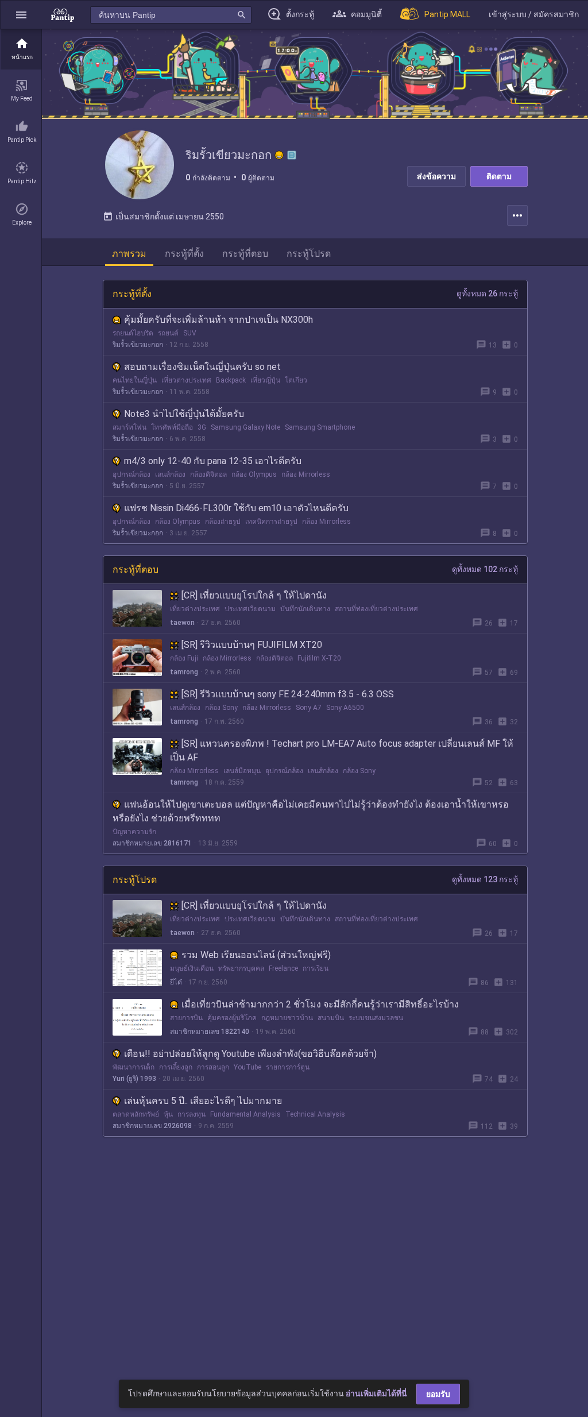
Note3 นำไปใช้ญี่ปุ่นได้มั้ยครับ (184, 413)
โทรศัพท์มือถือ (172, 427)
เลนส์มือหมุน (242, 771)
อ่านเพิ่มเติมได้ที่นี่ (376, 1393)
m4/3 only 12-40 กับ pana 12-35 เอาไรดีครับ (212, 460)
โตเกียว (296, 380)
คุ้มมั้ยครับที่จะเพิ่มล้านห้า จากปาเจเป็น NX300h (218, 319)
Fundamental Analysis (245, 1114)
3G (202, 427)
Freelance (283, 968)
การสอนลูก (213, 1067)
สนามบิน (331, 1018)
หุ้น (168, 1114)
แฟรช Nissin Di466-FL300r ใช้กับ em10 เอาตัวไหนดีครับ (236, 508)
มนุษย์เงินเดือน (192, 968)
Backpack (231, 380)
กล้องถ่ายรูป (223, 522)
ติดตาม (499, 176)
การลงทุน (191, 1114)
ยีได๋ (176, 982)
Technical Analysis (315, 1114)
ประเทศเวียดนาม (250, 609)
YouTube (247, 1067)
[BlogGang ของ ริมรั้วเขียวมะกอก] (292, 155)
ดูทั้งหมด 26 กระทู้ (487, 293)
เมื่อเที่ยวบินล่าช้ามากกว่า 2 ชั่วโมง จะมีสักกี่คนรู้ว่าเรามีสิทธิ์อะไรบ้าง (320, 1004)
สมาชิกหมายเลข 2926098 (152, 1126)
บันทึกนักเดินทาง (305, 609)
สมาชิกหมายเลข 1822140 (209, 1032)
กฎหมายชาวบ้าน (287, 1018)
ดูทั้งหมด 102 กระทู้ (485, 569)
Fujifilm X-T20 (319, 658)
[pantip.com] (62, 15)
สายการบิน (186, 1018)
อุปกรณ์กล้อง (131, 474)
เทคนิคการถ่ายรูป (271, 522)
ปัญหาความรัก (134, 832)
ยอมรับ (438, 1394)
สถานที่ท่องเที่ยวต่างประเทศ (376, 609)
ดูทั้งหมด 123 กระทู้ (485, 879)
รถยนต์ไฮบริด (133, 333)
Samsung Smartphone (320, 427)
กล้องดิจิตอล (208, 474)
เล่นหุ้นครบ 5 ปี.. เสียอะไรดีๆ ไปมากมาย (203, 1100)
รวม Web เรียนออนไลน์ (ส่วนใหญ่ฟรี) (256, 954)
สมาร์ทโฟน (129, 427)
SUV (189, 333)
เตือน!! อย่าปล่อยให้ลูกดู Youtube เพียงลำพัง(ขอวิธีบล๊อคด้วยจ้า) (250, 1053)
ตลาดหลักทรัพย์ (136, 1114)
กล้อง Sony (221, 708)
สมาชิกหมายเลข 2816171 (152, 843)
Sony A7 (309, 708)
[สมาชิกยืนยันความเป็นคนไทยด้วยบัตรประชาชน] (279, 155)
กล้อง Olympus (254, 474)
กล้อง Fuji (184, 658)
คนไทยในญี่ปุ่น (135, 380)
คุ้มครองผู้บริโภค (232, 1018)
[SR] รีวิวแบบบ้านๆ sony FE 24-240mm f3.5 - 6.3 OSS (287, 694)
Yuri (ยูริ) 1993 (134, 1079)
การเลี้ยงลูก (175, 1067)
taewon (182, 623)
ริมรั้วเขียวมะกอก (138, 345)
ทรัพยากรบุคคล (241, 968)
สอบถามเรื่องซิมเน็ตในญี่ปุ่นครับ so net (202, 366)
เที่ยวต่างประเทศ (186, 380)
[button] (21, 15)
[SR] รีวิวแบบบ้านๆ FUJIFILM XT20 (251, 644)
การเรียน (315, 968)
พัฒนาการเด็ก (133, 1067)
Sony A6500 (345, 708)
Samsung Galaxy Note (245, 427)
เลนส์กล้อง (170, 474)
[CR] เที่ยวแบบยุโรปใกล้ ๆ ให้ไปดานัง (254, 595)
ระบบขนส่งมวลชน (376, 1018)
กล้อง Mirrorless (305, 474)
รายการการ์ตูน (288, 1067)
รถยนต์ (168, 333)
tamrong (184, 672)
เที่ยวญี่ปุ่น (265, 380)
